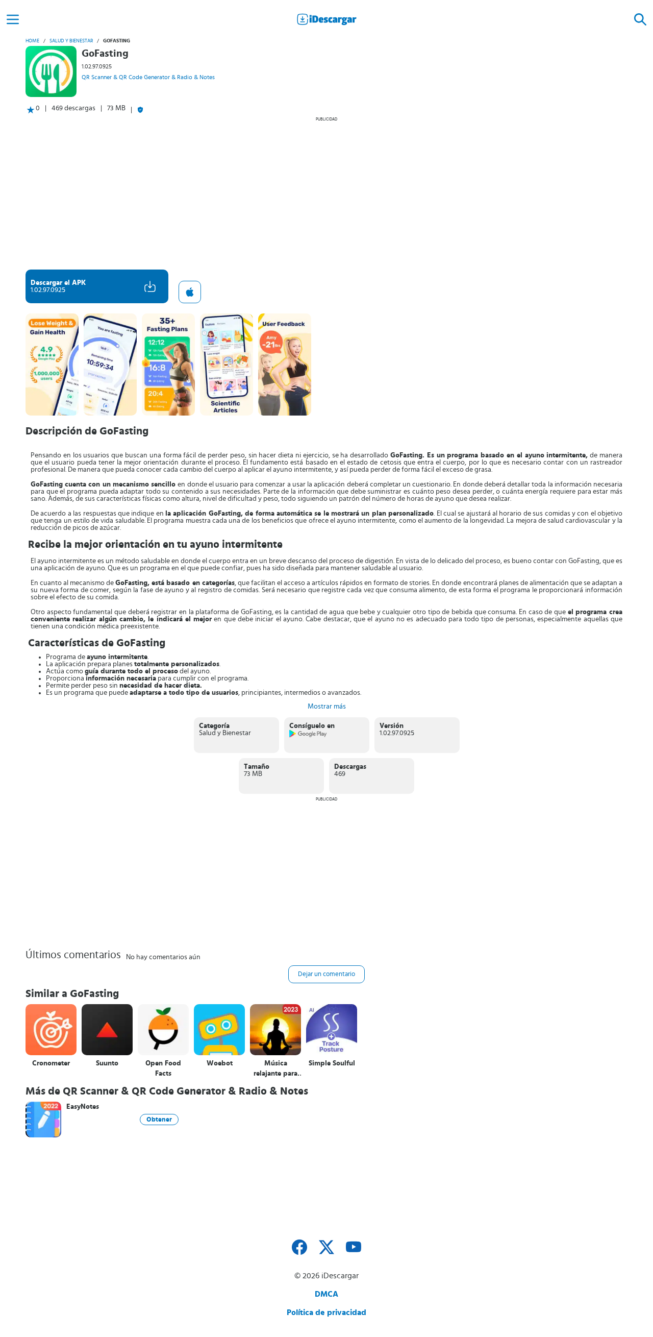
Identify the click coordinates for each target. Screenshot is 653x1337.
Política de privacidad (326, 1312)
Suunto (107, 1063)
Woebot (220, 1063)
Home (32, 40)
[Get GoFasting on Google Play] (308, 735)
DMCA (326, 1294)
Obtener (159, 1119)
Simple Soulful (332, 1063)
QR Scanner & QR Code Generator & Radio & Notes (148, 77)
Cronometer (51, 1063)
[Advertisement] (326, 192)
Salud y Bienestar (71, 40)
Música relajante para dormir (275, 1069)
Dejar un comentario (326, 974)
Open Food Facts (163, 1068)
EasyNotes (82, 1106)
